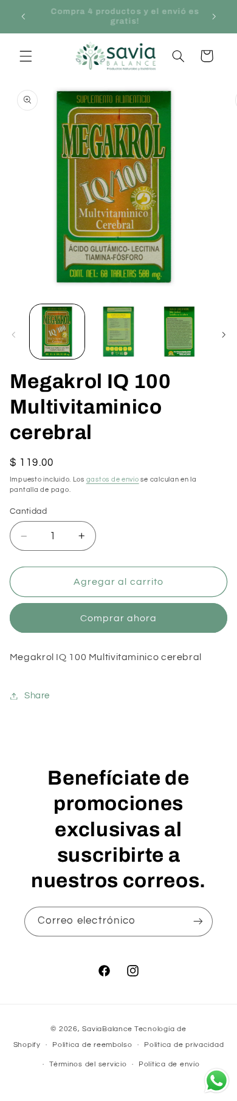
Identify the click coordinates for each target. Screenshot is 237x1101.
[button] (26, 56)
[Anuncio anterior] (23, 16)
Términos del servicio (87, 1064)
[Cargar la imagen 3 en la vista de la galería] (179, 331)
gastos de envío (112, 479)
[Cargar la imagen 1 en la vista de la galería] (57, 331)
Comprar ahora (118, 618)
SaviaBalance (107, 1029)
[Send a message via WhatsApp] (216, 1080)
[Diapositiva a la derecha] (223, 334)
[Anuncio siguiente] (214, 16)
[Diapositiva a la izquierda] (13, 334)
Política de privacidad (184, 1044)
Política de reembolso (92, 1044)
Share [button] (37, 695)
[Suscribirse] (198, 921)
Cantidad (28, 511)
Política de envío (169, 1064)
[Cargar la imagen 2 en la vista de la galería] (118, 331)
